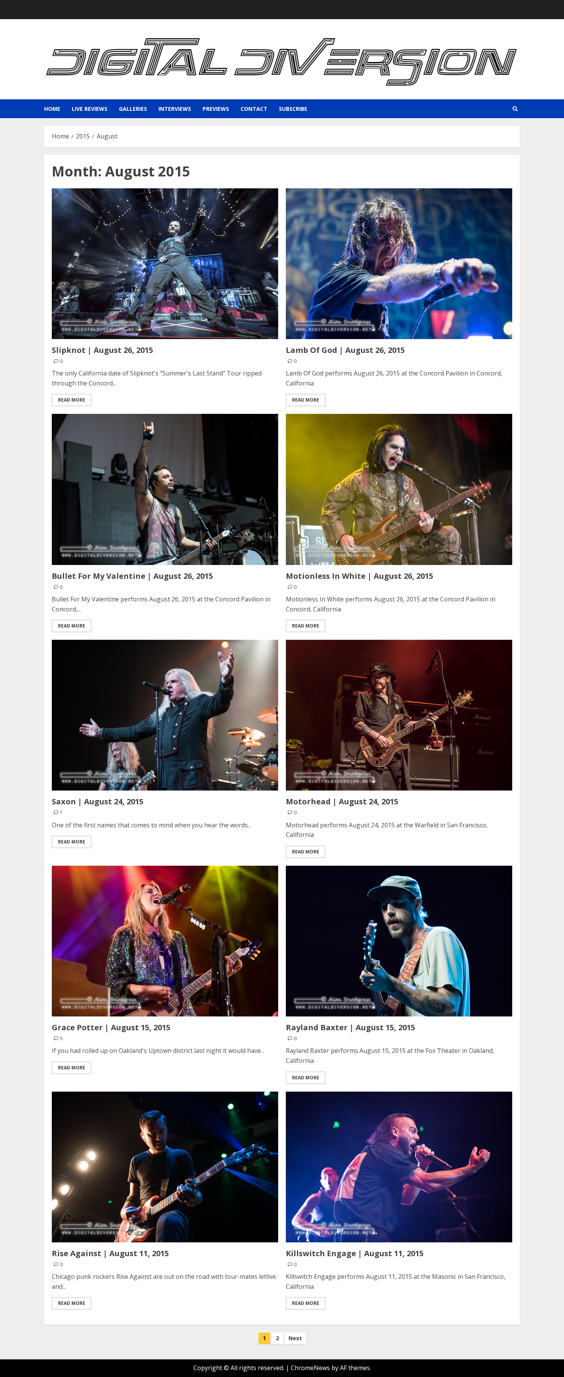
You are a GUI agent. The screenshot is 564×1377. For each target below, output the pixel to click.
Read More (71, 400)
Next (295, 1338)
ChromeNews (310, 1368)
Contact (254, 108)
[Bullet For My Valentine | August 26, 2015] (165, 489)
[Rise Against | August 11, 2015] (165, 1167)
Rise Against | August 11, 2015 (110, 1253)
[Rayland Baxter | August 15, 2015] (399, 941)
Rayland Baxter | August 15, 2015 (350, 1027)
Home (52, 108)
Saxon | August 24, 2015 (97, 801)
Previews (216, 108)
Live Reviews (89, 108)
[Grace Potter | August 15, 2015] (165, 941)
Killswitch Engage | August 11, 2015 (355, 1253)
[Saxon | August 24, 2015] (165, 715)
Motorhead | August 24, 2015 (342, 801)
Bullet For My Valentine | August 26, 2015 (132, 576)
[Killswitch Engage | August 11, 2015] (399, 1167)
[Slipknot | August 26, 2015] (165, 263)
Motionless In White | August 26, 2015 (359, 576)
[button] (515, 108)
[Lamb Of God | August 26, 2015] (399, 263)
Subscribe (293, 108)
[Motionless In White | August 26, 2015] (399, 489)
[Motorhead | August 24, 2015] (399, 715)
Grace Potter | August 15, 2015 (111, 1027)
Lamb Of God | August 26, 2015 (345, 350)
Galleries (133, 108)
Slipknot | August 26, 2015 (102, 350)
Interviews (174, 108)
